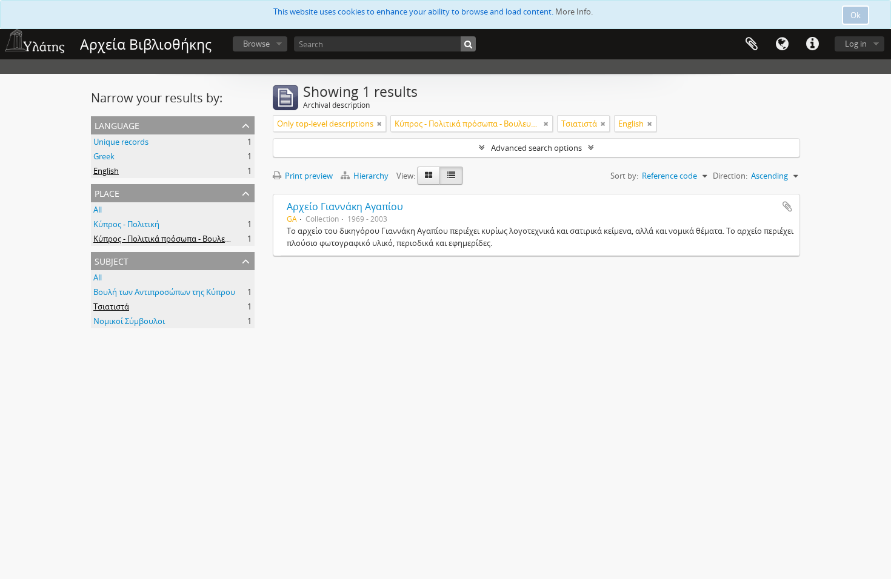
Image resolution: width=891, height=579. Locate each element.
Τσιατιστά (111, 306)
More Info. (574, 11)
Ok (855, 15)
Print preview (308, 175)
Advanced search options (536, 147)
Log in (856, 43)
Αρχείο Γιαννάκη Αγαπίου (345, 206)
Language (782, 44)
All (97, 209)
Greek (104, 156)
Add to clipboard (787, 206)
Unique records (120, 141)
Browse (256, 43)
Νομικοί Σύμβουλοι (129, 321)
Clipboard (751, 44)
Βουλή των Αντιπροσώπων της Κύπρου (164, 291)
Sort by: (624, 175)
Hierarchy (371, 175)
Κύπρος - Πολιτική (126, 224)
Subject (111, 260)
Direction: (730, 175)
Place (107, 192)
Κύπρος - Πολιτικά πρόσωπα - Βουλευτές (167, 238)
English (106, 170)
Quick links (812, 44)
